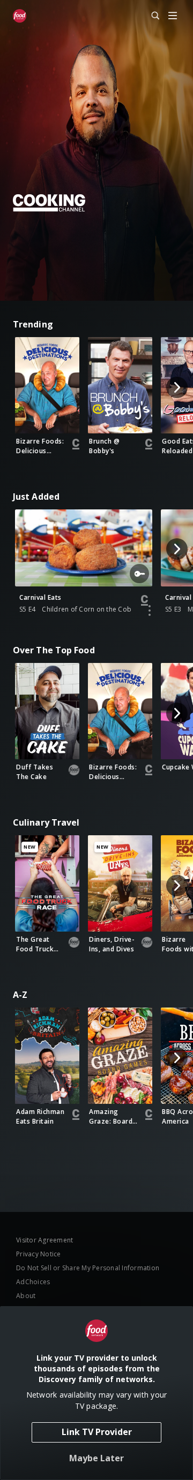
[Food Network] (19, 16)
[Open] (173, 16)
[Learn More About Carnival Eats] (149, 610)
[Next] (177, 387)
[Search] (150, 16)
